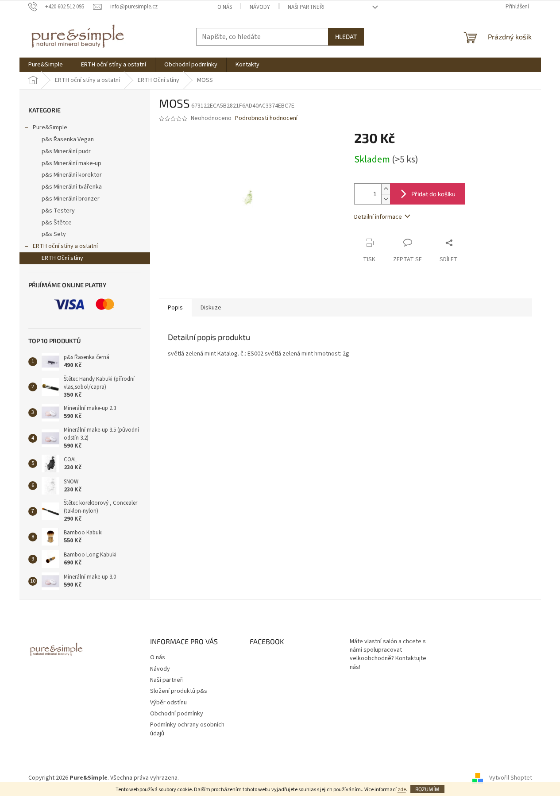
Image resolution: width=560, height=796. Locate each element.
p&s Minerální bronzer (71, 198)
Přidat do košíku (433, 193)
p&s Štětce (57, 222)
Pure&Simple (50, 127)
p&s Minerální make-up (71, 163)
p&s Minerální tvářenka (72, 186)
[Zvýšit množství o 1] (385, 189)
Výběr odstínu (168, 702)
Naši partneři (306, 7)
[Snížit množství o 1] (385, 199)
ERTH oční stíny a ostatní (65, 246)
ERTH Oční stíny (62, 258)
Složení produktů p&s (178, 691)
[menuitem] (45, 65)
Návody (260, 7)
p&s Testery (58, 210)
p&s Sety (54, 234)
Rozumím (427, 789)
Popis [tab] (175, 307)
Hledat (346, 36)
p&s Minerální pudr (66, 151)
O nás (224, 7)
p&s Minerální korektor (72, 174)
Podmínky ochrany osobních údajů (187, 729)
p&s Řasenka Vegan (68, 139)
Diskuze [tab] (211, 307)
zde (402, 789)
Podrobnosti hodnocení (266, 118)
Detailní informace (378, 217)
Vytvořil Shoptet (510, 777)
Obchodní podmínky (176, 713)
